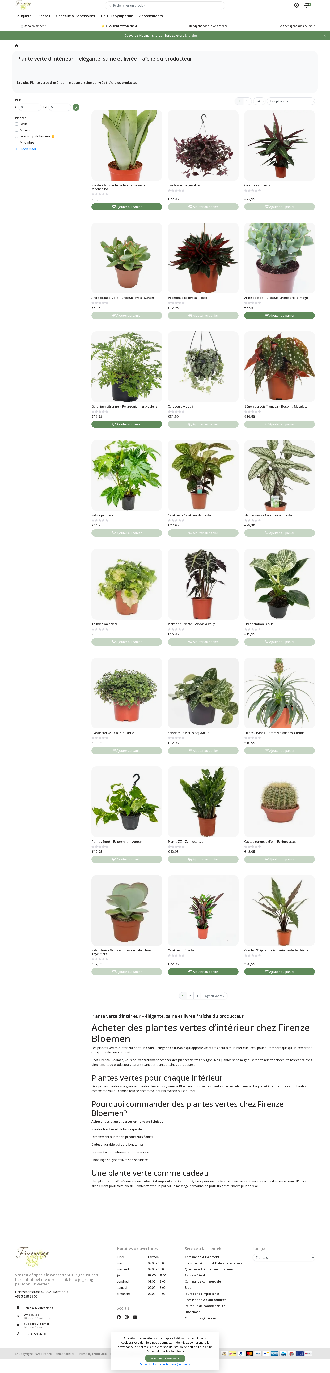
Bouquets (23, 16)
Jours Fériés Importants (202, 1294)
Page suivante (213, 996)
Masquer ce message (165, 1358)
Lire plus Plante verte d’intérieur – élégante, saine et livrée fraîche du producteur (78, 82)
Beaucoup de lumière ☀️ (37, 136)
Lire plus (191, 35)
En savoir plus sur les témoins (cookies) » (165, 1364)
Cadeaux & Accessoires (75, 16)
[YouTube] (136, 1317)
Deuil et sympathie (117, 16)
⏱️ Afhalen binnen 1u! (34, 26)
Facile (24, 124)
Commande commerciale (203, 1281)
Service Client (195, 1275)
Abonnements (151, 16)
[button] (296, 5)
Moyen (25, 130)
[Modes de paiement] (224, 1353)
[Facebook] (120, 1317)
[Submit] (76, 107)
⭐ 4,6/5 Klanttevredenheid (119, 26)
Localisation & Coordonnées (205, 1300)
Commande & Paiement (202, 1257)
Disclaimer (192, 1312)
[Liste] (247, 101)
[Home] (16, 45)
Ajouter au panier (129, 207)
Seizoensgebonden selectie (297, 26)
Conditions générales (201, 1318)
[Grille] (239, 101)
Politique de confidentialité (205, 1306)
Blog (188, 1287)
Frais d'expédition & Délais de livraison (213, 1263)
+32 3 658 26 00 (26, 1296)
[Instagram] (128, 1317)
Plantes (43, 16)
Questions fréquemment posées (209, 1269)
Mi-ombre (27, 142)
